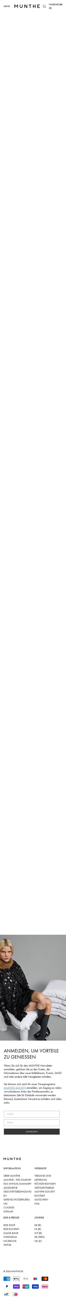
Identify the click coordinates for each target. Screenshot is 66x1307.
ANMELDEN (32, 1131)
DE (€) (37, 1225)
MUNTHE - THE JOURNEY (17, 1180)
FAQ (36, 1203)
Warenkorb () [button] (55, 6)
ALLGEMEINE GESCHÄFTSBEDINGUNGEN (17, 1191)
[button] (44, 6)
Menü (7, 6)
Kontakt (39, 1195)
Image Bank (11, 1233)
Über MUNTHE (12, 1175)
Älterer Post (30, 930)
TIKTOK (7, 1245)
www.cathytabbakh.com (30, 107)
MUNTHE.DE (17, 1271)
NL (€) (37, 1229)
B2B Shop (9, 1225)
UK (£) (38, 1241)
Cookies (9, 1207)
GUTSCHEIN (41, 1199)
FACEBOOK (10, 1241)
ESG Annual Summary (17, 1183)
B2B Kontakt (11, 1229)
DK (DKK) (39, 1237)
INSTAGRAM (10, 1237)
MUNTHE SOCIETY (44, 1191)
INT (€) (38, 1233)
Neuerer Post (12, 930)
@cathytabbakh (25, 111)
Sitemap (8, 1211)
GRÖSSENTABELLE (44, 1187)
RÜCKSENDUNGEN (45, 1183)
